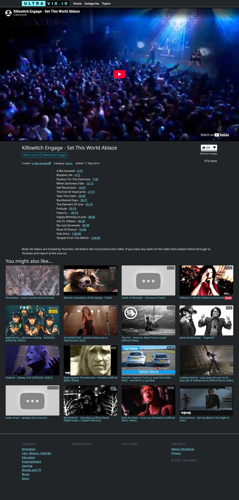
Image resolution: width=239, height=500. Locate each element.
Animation (29, 449)
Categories (91, 3)
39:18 (72, 208)
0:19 (80, 171)
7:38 (95, 179)
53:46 (82, 229)
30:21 (83, 200)
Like (207, 147)
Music (69, 163)
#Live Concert (31, 155)
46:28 (81, 221)
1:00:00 (76, 234)
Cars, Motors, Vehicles (36, 453)
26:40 (81, 196)
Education (28, 457)
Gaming (27, 466)
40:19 (74, 213)
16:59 (82, 188)
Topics (106, 3)
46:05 (91, 217)
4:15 (77, 175)
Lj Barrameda (40, 163)
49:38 (85, 225)
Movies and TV (31, 470)
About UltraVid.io (182, 449)
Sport (25, 478)
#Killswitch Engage (54, 155)
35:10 (89, 204)
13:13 (89, 183)
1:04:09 (95, 238)
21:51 (91, 192)
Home (77, 3)
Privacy (176, 453)
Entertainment (31, 462)
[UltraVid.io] (45, 3)
